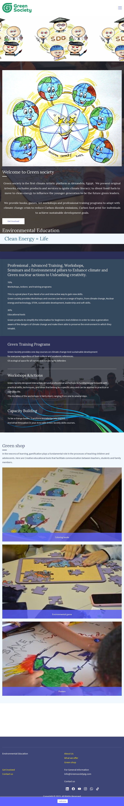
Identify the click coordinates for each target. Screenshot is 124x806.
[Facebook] (73, 789)
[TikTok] (97, 789)
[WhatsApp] (91, 789)
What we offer (71, 757)
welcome (62, 801)
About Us (69, 753)
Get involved (8, 769)
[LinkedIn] (67, 789)
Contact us (7, 773)
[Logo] (16, 8)
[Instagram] (85, 789)
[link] (62, 469)
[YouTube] (79, 789)
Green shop (70, 762)
